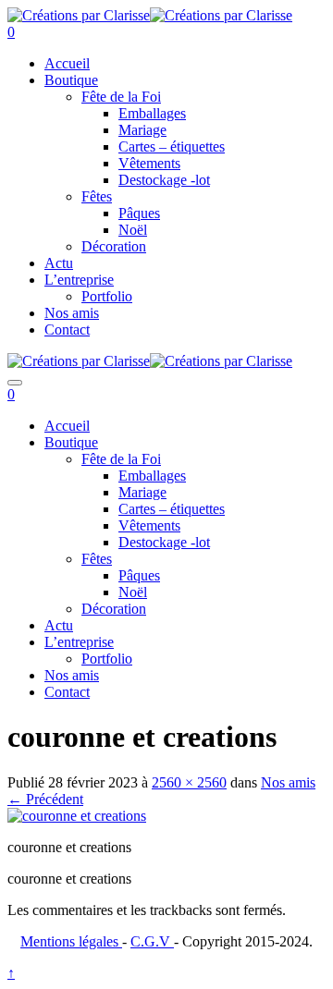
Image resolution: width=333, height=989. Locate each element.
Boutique (71, 80)
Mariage (142, 130)
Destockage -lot (164, 180)
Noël (132, 230)
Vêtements (149, 163)
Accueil (67, 63)
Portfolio (106, 296)
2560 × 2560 (189, 782)
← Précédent (45, 799)
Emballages (152, 113)
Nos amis (71, 313)
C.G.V (152, 941)
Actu (58, 263)
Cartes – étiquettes (171, 146)
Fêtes (96, 196)
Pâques (139, 213)
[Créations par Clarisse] (78, 15)
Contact (67, 329)
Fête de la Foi (121, 96)
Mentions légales (71, 941)
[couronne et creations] (76, 816)
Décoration (113, 246)
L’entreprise (79, 279)
